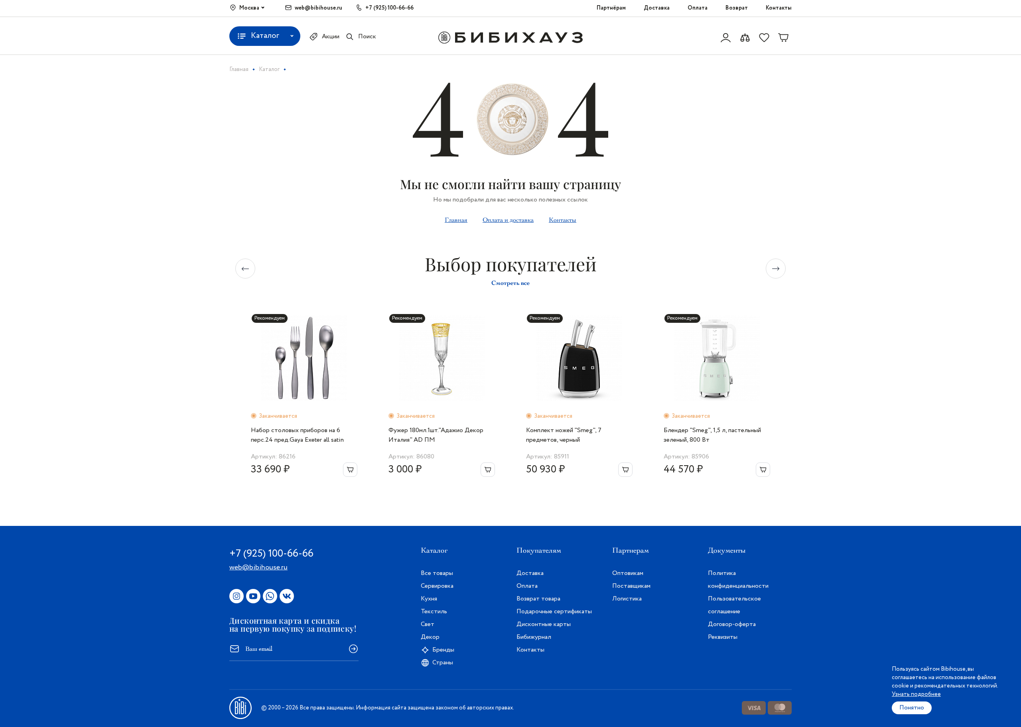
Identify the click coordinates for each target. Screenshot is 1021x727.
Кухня (429, 598)
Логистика (627, 598)
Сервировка (437, 586)
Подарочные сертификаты (554, 611)
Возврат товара (538, 598)
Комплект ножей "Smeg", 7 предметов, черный (563, 435)
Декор (430, 637)
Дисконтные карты (543, 624)
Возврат (736, 8)
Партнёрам (611, 8)
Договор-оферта (732, 624)
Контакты (779, 8)
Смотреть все (510, 282)
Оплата (698, 8)
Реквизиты (722, 637)
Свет (427, 624)
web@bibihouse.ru (318, 8)
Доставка (657, 8)
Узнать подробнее (916, 694)
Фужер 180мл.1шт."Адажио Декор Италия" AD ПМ (435, 435)
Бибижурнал (533, 637)
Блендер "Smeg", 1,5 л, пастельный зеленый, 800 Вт (712, 435)
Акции (330, 36)
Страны (442, 662)
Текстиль (434, 611)
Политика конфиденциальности (738, 580)
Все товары (437, 573)
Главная (456, 219)
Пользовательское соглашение (734, 605)
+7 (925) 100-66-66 (389, 8)
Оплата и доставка (508, 219)
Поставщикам (631, 586)
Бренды (443, 649)
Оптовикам (627, 573)
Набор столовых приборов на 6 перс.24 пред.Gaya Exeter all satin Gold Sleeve (297, 435)
